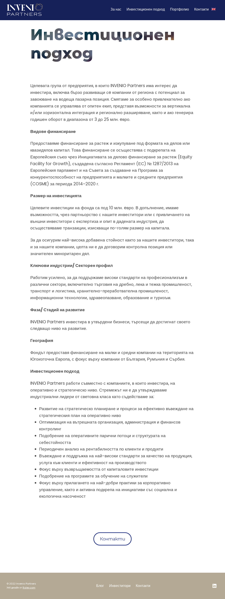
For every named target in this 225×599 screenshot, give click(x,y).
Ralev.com (29, 587)
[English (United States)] (213, 9)
